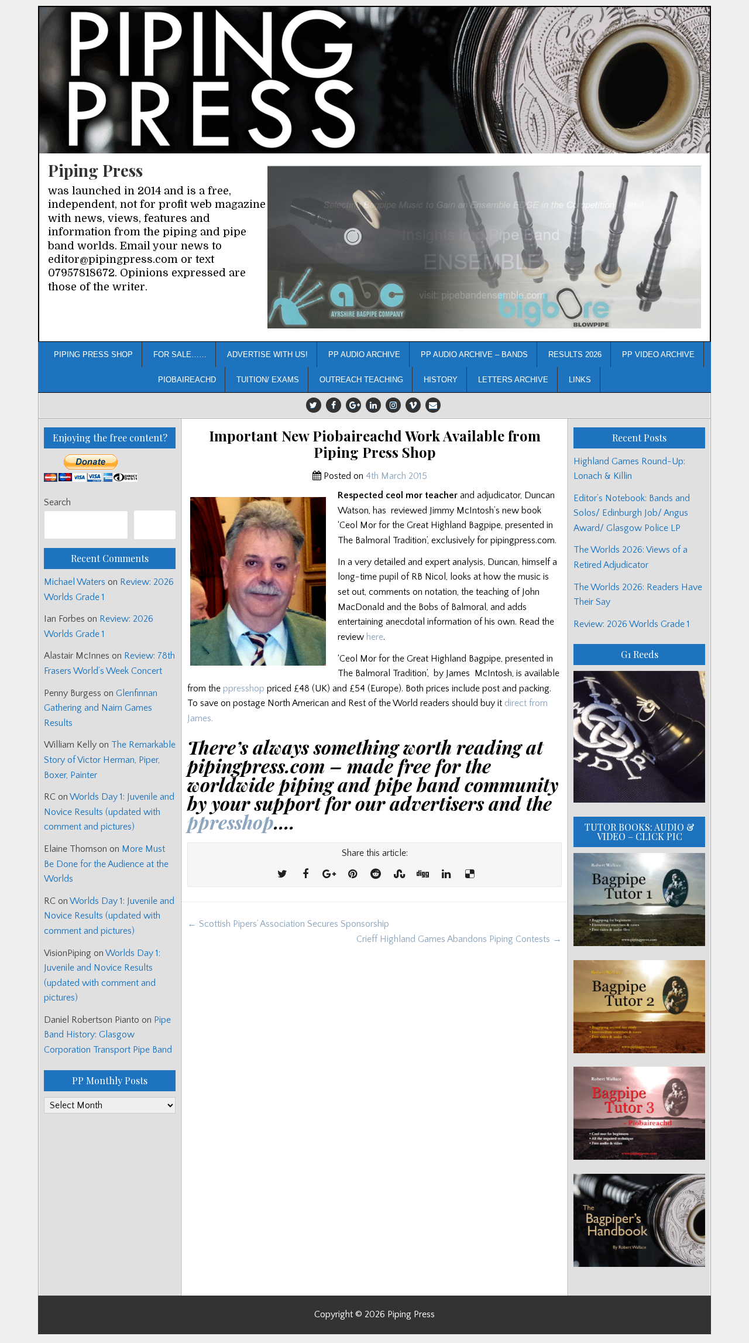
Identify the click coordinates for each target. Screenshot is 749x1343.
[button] (484, 247)
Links (580, 379)
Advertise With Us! (267, 354)
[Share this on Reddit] (375, 875)
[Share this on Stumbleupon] (399, 875)
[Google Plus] (353, 405)
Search (57, 502)
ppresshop (243, 688)
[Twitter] (313, 405)
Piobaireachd (187, 379)
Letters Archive (513, 379)
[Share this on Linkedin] (446, 875)
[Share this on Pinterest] (352, 875)
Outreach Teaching (361, 379)
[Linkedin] (373, 405)
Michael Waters (74, 582)
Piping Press (95, 170)
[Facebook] (333, 405)
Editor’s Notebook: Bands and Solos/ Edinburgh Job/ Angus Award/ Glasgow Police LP (631, 513)
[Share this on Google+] (328, 875)
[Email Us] (433, 405)
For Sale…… (180, 354)
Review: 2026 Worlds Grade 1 (631, 624)
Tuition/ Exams (267, 379)
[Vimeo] (413, 405)
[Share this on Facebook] (305, 875)
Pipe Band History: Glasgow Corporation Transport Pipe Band (109, 1035)
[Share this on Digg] (422, 875)
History (441, 379)
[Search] (155, 525)
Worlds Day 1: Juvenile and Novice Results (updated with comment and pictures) (109, 812)
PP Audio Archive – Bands (474, 354)
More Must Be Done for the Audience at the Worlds (106, 864)
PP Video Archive (658, 354)
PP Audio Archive (364, 354)
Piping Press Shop (93, 354)
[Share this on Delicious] (469, 875)
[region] (484, 247)
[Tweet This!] (282, 875)
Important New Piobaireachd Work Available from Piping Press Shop (375, 444)
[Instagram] (393, 405)
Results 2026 (575, 354)
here (374, 637)
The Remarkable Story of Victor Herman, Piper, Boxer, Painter (110, 759)
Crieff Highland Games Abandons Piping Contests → (459, 939)
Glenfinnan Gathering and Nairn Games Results (100, 708)
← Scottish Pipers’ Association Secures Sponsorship (288, 924)
